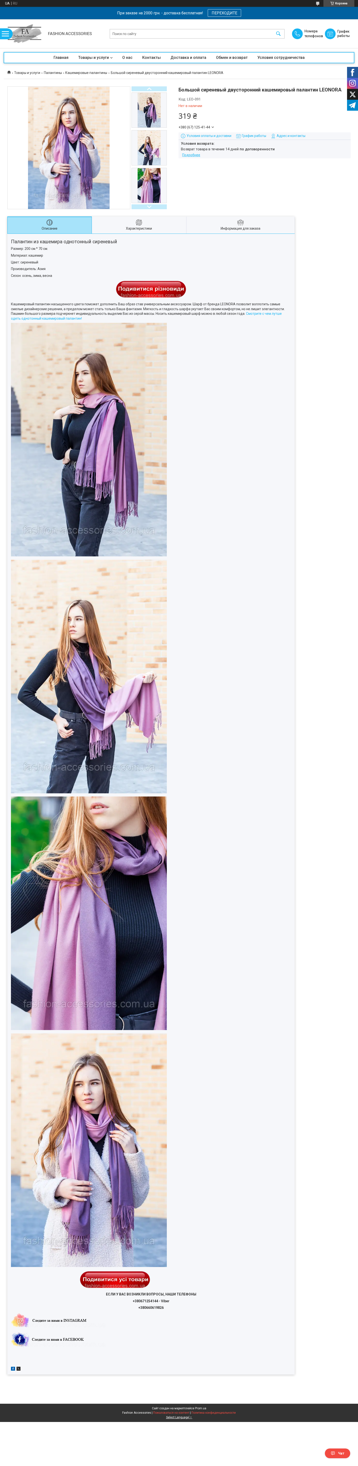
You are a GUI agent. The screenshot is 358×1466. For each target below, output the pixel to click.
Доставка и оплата (188, 57)
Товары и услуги (93, 57)
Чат (341, 1453)
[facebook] (13, 1369)
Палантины (53, 73)
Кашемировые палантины (86, 73)
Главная (61, 57)
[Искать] (278, 33)
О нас (127, 57)
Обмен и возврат (232, 57)
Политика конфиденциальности (213, 1412)
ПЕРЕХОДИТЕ (224, 13)
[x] (18, 1369)
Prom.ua (200, 1408)
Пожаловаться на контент (171, 1412)
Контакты (151, 57)
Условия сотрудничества (281, 57)
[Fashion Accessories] (24, 34)
